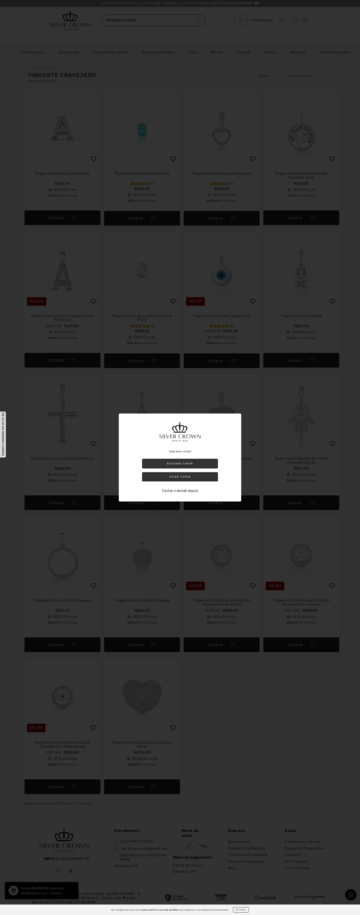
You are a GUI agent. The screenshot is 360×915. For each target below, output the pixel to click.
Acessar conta (180, 463)
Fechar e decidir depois (180, 491)
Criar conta (180, 476)
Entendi (241, 910)
